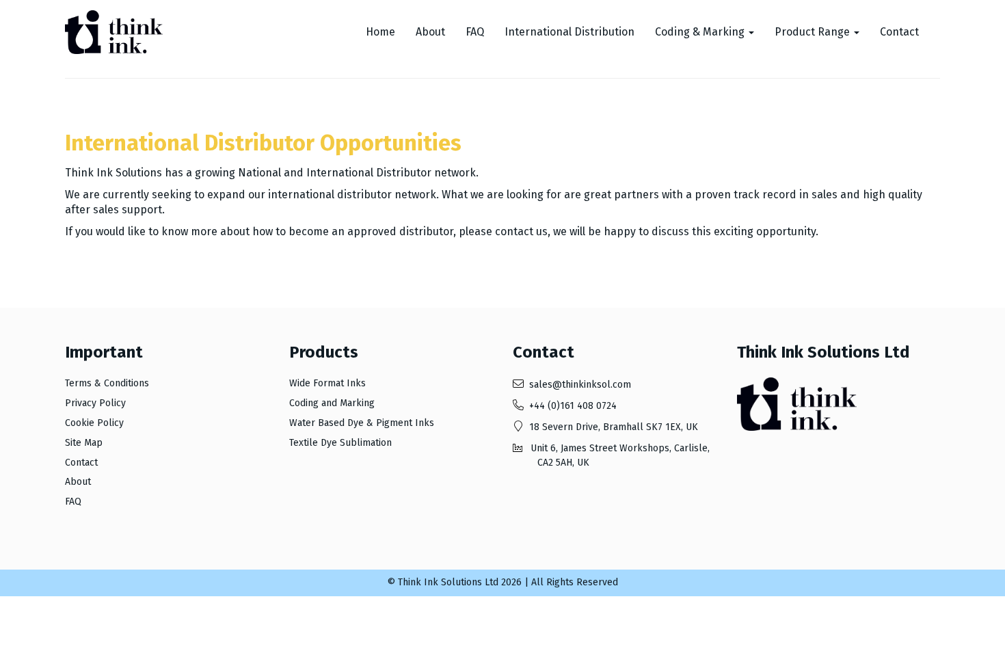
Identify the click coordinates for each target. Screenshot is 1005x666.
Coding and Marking (332, 403)
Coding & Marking (701, 31)
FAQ (475, 31)
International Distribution (569, 31)
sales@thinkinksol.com (580, 384)
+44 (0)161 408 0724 (573, 406)
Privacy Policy (95, 403)
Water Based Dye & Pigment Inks (361, 423)
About (430, 31)
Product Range (814, 31)
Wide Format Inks (327, 383)
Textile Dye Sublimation (340, 443)
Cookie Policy (94, 423)
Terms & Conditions (107, 383)
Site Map (84, 443)
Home (380, 31)
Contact (899, 31)
